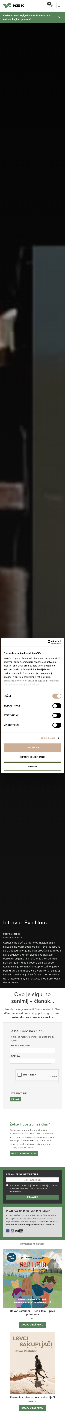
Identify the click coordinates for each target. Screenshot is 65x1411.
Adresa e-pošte (20, 1045)
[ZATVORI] (59, 17)
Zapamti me (19, 1093)
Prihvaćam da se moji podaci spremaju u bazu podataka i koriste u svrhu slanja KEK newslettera (33, 1188)
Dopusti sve (33, 747)
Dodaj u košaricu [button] (32, 1324)
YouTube (19, 1230)
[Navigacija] (59, 5)
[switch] (56, 705)
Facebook (7, 1230)
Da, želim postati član (23, 1153)
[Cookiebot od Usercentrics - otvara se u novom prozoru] (47, 642)
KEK (14, 5)
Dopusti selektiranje (32, 757)
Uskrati (32, 766)
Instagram (12, 1230)
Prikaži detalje (47, 738)
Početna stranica (12, 933)
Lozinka (15, 1056)
